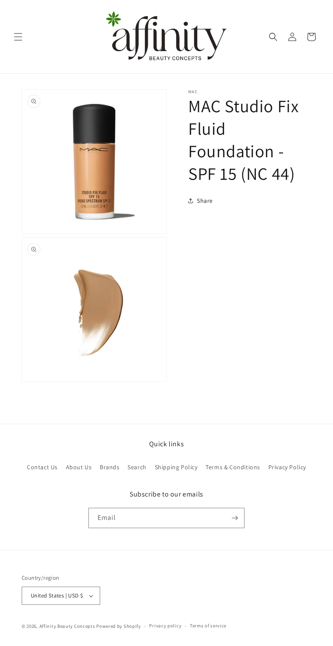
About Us (79, 467)
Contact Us (42, 467)
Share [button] (205, 201)
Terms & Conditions (233, 467)
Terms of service (208, 626)
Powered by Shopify (118, 626)
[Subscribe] (234, 518)
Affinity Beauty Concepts (67, 626)
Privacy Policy (287, 467)
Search (137, 467)
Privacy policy (165, 626)
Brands (110, 467)
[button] (18, 36)
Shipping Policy (176, 467)
